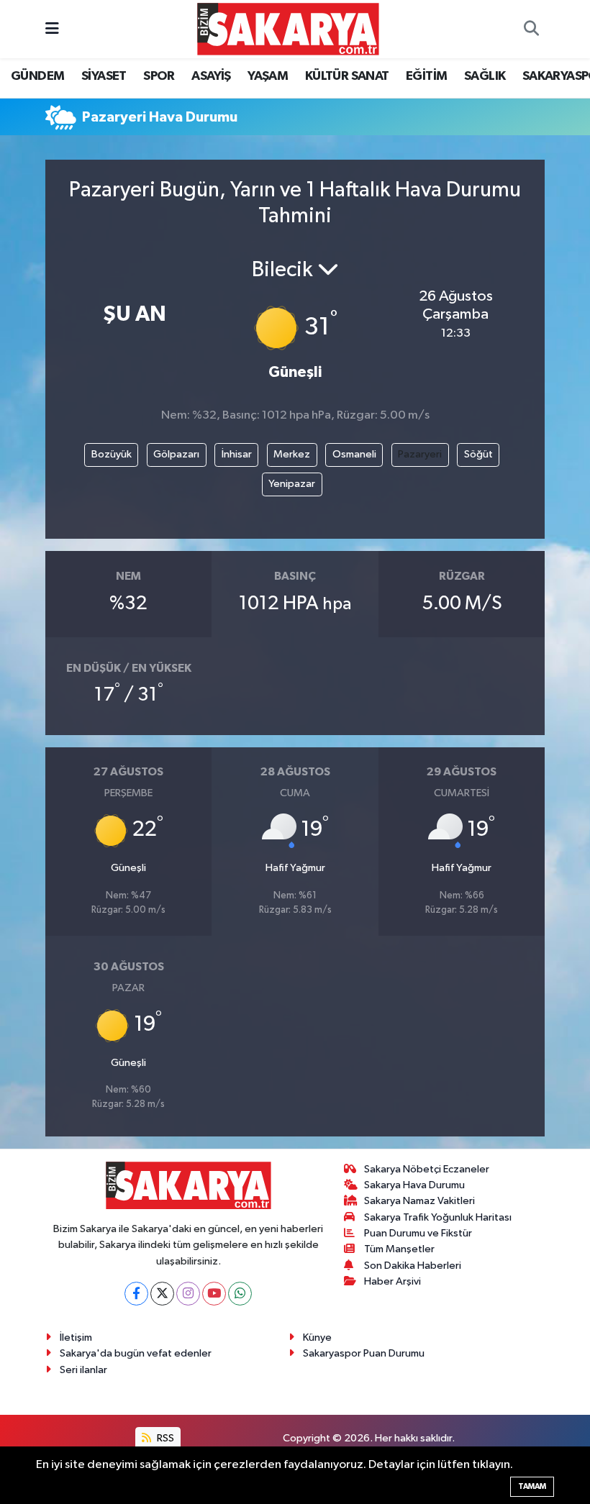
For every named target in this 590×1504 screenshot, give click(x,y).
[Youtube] (214, 1293)
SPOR (159, 76)
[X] (162, 1293)
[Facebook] (136, 1293)
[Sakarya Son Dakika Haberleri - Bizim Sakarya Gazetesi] (288, 28)
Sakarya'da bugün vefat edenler (136, 1353)
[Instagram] (188, 1293)
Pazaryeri (420, 454)
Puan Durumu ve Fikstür (418, 1233)
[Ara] (531, 29)
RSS (164, 1438)
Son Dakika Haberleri (412, 1265)
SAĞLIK (484, 76)
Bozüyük (111, 454)
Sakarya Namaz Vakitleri (419, 1200)
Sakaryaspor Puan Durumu (364, 1353)
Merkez (291, 454)
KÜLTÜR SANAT (347, 76)
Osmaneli (354, 454)
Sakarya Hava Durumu (414, 1185)
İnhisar (237, 454)
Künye (317, 1337)
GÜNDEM (37, 76)
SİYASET (104, 76)
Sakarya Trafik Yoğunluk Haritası (438, 1217)
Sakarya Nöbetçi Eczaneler (426, 1169)
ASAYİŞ (210, 76)
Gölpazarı (176, 454)
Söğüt (478, 454)
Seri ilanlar (83, 1369)
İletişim (76, 1337)
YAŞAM (268, 76)
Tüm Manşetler (399, 1249)
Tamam (532, 1486)
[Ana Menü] (52, 29)
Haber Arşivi (392, 1281)
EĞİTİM (426, 76)
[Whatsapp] (240, 1293)
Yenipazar (291, 483)
